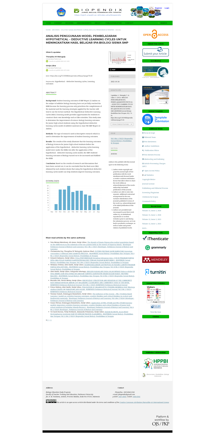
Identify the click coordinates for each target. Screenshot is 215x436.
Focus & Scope (149, 133)
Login (167, 8)
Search (163, 23)
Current (58, 23)
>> (51, 320)
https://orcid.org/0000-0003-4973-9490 (59, 70)
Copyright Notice (148, 179)
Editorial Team (150, 137)
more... (144, 228)
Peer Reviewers (150, 142)
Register (158, 8)
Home (48, 23)
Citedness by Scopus (150, 197)
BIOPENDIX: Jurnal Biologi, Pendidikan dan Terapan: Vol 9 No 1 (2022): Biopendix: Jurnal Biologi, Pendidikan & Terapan (92, 254)
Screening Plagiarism (150, 192)
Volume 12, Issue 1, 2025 (151, 224)
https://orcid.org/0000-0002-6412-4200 (59, 61)
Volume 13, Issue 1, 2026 (151, 215)
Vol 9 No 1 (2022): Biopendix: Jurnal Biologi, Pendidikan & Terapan (87, 30)
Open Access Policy (152, 171)
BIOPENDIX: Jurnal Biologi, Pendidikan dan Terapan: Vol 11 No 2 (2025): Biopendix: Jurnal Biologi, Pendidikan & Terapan (91, 315)
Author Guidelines (152, 146)
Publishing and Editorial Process (155, 188)
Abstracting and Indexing (154, 159)
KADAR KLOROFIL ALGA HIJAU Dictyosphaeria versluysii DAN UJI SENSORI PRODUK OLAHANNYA (89, 313)
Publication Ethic (114, 23)
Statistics (150, 175)
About (98, 23)
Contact (129, 23)
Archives (69, 23)
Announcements (84, 23)
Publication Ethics (152, 150)
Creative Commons (144, 402)
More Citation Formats (120, 124)
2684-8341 (136, 397)
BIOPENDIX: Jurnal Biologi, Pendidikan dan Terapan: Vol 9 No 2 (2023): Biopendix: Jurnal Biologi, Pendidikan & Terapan (90, 261)
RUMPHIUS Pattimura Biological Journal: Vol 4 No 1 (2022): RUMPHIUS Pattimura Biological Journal (88, 285)
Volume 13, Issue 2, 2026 (151, 210)
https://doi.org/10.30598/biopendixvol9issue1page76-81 (71, 76)
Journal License (148, 184)
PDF (113, 69)
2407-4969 (122, 397)
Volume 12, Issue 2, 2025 (151, 219)
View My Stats (155, 312)
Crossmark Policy (149, 201)
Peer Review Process (152, 155)
